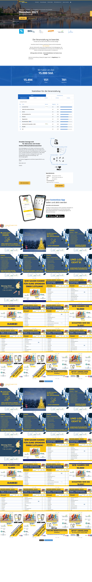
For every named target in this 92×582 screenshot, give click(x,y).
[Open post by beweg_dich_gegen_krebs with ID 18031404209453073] (34, 240)
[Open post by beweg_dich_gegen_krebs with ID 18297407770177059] (80, 366)
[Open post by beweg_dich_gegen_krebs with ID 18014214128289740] (34, 340)
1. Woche (34, 97)
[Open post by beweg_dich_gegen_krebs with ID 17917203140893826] (34, 290)
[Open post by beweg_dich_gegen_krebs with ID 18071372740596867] (80, 265)
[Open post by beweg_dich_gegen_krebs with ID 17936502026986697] (11, 240)
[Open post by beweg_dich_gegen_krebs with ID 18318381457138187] (11, 366)
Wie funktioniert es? (57, 2)
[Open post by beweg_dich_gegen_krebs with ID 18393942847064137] (11, 315)
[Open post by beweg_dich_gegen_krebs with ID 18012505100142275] (34, 315)
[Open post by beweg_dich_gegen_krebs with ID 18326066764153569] (57, 265)
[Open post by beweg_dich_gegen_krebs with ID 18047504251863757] (57, 240)
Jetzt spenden (31, 18)
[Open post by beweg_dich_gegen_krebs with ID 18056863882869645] (11, 265)
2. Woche (46, 97)
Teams (32, 95)
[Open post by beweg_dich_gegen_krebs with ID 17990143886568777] (11, 340)
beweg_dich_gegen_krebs (11, 280)
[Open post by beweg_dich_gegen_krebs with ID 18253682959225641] (80, 340)
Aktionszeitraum (23, 97)
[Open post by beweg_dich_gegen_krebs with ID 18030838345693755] (57, 315)
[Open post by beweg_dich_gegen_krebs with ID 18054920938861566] (34, 265)
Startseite (37, 2)
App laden (22, 18)
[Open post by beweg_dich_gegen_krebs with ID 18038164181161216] (11, 290)
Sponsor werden (66, 2)
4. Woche (68, 97)
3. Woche (57, 97)
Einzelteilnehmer (60, 95)
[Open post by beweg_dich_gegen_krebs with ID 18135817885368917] (80, 240)
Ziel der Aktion (50, 2)
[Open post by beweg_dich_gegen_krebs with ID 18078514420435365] (57, 340)
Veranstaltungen (43, 2)
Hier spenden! (46, 45)
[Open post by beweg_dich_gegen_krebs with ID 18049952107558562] (57, 366)
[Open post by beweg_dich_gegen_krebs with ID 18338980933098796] (80, 290)
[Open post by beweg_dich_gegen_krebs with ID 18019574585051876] (80, 315)
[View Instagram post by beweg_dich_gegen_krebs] (22, 250)
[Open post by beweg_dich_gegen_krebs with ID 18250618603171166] (34, 366)
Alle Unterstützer (70, 31)
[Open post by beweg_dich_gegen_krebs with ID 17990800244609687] (57, 290)
